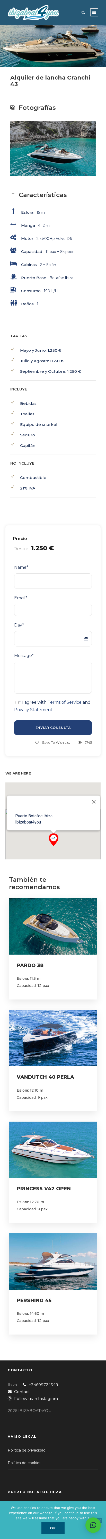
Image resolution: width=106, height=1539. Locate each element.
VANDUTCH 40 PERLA (45, 1077)
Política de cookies (24, 1462)
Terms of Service (65, 702)
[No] (99, 1520)
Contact (22, 1391)
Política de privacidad (27, 1450)
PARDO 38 (30, 965)
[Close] (94, 802)
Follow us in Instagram (36, 1398)
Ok (53, 1528)
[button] (53, 839)
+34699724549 (43, 1384)
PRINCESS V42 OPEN (44, 1189)
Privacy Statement (33, 709)
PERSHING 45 (34, 1300)
